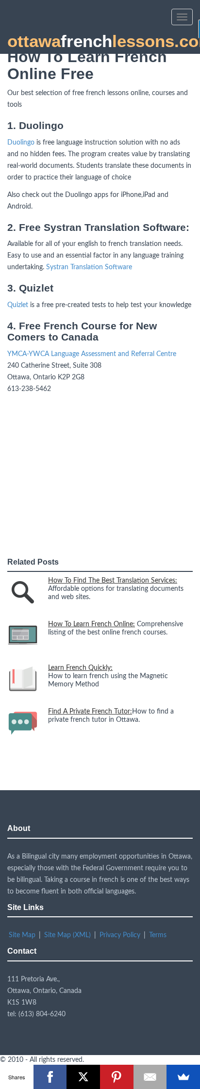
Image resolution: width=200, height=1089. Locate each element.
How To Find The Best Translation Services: (112, 580)
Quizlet (17, 305)
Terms (158, 935)
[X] (83, 1077)
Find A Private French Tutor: (90, 711)
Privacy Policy (120, 935)
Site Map (22, 935)
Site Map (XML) (67, 935)
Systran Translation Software (89, 267)
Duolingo (20, 142)
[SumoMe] (183, 1077)
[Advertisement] (80, 475)
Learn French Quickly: (80, 668)
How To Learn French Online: (91, 624)
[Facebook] (50, 1077)
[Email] (150, 1077)
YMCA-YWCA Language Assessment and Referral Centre (91, 354)
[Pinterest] (116, 1077)
